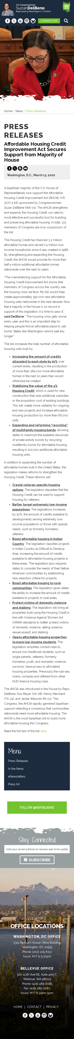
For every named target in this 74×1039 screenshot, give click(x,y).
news (19, 111)
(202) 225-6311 (42, 951)
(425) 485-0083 (40, 988)
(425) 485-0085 (42, 983)
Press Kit (14, 784)
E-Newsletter (49, 21)
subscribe (39, 860)
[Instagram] (26, 20)
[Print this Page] (20, 169)
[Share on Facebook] (9, 169)
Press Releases (18, 761)
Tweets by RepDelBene (37, 798)
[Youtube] (20, 20)
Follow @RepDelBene (37, 807)
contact (34, 1007)
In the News (16, 768)
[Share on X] (15, 169)
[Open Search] (66, 21)
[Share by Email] (25, 169)
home (18, 1007)
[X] (14, 20)
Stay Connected (37, 840)
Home (8, 111)
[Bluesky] (33, 20)
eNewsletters (16, 776)
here (43, 731)
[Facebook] (7, 20)
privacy (52, 1007)
